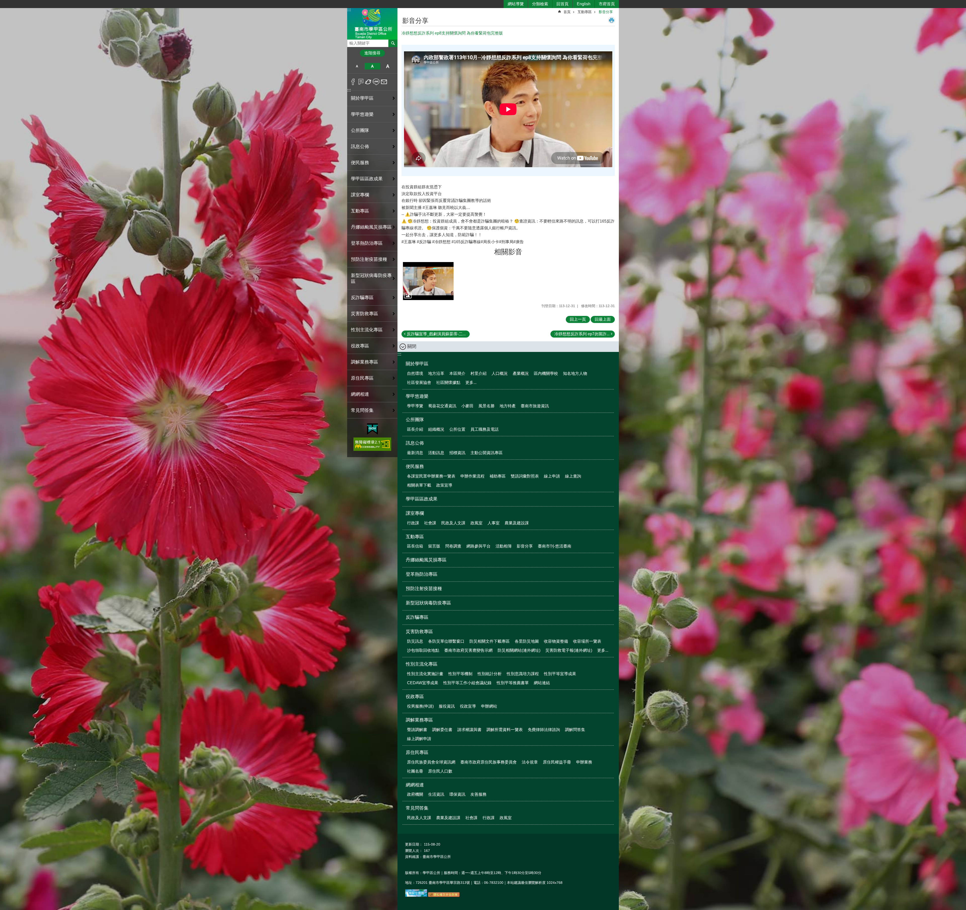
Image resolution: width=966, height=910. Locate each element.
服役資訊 (447, 706)
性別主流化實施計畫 (425, 674)
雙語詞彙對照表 (525, 476)
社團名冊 (415, 771)
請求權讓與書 (469, 729)
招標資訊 (457, 453)
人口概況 (500, 373)
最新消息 (415, 453)
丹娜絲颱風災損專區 (371, 227)
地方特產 (508, 406)
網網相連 (415, 784)
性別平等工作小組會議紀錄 (467, 683)
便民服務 (415, 466)
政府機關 (415, 794)
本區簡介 (457, 373)
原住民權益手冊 (557, 762)
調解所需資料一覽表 (505, 729)
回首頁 (562, 4)
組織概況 (436, 429)
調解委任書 (442, 729)
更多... (470, 382)
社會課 (430, 523)
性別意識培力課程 (523, 674)
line (376, 81)
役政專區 (415, 696)
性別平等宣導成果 (560, 674)
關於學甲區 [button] (362, 98)
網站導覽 (516, 4)
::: (349, 10)
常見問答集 (417, 808)
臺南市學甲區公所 (372, 24)
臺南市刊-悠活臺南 (554, 546)
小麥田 (467, 406)
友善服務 (478, 794)
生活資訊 (436, 794)
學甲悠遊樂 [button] (362, 114)
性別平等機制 (460, 674)
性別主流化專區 (421, 664)
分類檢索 (540, 4)
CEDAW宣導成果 (422, 683)
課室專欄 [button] (360, 194)
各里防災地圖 (527, 641)
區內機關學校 (546, 373)
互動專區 (585, 12)
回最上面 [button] (603, 319)
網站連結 (542, 683)
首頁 (567, 12)
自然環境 (415, 373)
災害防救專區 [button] (364, 313)
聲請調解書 (417, 729)
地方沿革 (436, 373)
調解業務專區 (419, 719)
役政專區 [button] (360, 345)
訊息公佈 (415, 443)
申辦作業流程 (472, 476)
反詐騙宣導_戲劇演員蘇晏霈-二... (436, 334)
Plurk (361, 81)
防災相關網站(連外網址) (519, 650)
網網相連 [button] (360, 394)
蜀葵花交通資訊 (442, 406)
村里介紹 (478, 373)
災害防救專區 (419, 631)
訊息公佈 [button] (360, 146)
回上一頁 (578, 319)
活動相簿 (504, 546)
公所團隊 (415, 419)
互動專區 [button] (360, 210)
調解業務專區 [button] (364, 362)
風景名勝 (486, 406)
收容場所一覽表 (587, 641)
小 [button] (357, 66)
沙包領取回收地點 (423, 650)
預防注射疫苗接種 (369, 259)
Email (384, 81)
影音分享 (606, 12)
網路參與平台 (478, 546)
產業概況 (521, 373)
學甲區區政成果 (367, 178)
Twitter (368, 81)
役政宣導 (468, 706)
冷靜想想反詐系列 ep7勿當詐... (582, 334)
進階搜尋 (372, 53)
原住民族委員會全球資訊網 (431, 762)
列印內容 (611, 20)
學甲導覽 (415, 406)
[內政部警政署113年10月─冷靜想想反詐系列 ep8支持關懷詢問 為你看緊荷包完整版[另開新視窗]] (428, 281)
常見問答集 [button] (362, 410)
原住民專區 (417, 752)
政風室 (476, 523)
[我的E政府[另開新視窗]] (372, 429)
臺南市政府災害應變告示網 (468, 650)
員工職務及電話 (484, 429)
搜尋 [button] (392, 43)
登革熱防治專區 (367, 243)
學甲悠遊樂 (417, 396)
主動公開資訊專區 (486, 453)
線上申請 (552, 476)
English (583, 4)
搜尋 (351, 42)
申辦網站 (489, 706)
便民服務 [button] (360, 162)
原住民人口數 (440, 771)
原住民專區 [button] (362, 378)
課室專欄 (415, 513)
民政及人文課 (453, 523)
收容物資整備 (556, 641)
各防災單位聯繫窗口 (446, 641)
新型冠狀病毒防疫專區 (371, 278)
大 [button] (387, 66)
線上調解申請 (419, 739)
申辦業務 (584, 762)
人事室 (494, 523)
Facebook (353, 81)
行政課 (413, 523)
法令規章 (530, 762)
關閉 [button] (411, 346)
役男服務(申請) (420, 706)
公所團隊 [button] (360, 130)
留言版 (434, 546)
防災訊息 (415, 641)
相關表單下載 (419, 485)
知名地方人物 (575, 373)
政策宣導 (444, 485)
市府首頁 (607, 4)
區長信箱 (415, 546)
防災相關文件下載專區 (489, 641)
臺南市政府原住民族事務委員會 (488, 762)
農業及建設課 (517, 523)
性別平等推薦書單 (513, 683)
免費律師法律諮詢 (544, 729)
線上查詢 (573, 476)
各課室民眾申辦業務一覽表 (431, 476)
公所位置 (457, 429)
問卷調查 (453, 546)
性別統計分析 (489, 674)
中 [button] (372, 66)
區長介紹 (415, 429)
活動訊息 (436, 453)
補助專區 (498, 476)
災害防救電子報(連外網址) (568, 650)
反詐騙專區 (362, 297)
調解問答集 (575, 729)
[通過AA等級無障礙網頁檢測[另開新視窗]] (372, 444)
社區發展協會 (419, 382)
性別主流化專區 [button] (367, 329)
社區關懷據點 (448, 382)
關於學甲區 (417, 363)
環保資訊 (457, 794)
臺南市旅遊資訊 (535, 406)
